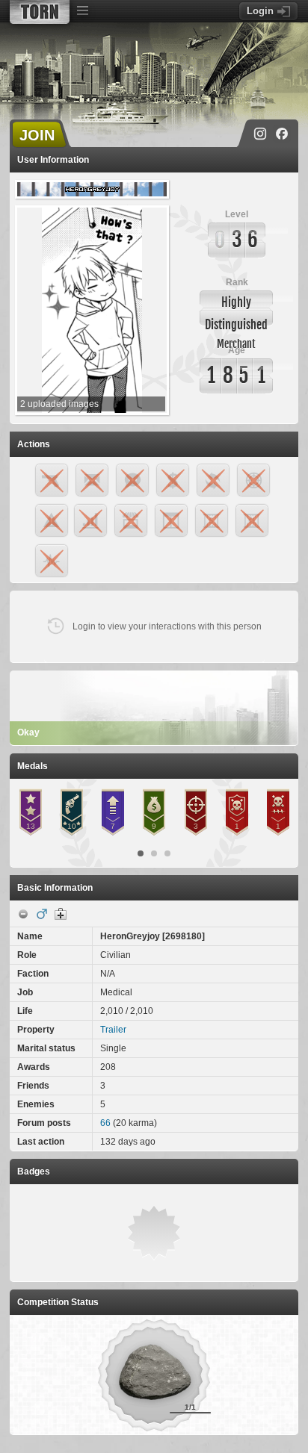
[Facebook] (282, 133)
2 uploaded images (59, 404)
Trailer (113, 1029)
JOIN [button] (37, 135)
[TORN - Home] (40, 12)
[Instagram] (260, 133)
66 (105, 1123)
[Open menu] (82, 11)
